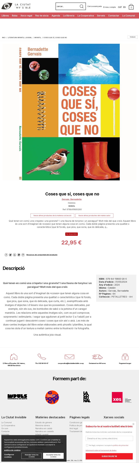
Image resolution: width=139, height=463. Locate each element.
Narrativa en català (43, 428)
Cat (120, 7)
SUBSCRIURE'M (109, 456)
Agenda (56, 15)
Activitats (5, 434)
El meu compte (109, 7)
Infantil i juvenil (41, 434)
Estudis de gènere (43, 422)
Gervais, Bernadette (72, 199)
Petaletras (71, 203)
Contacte (5, 431)
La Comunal (128, 15)
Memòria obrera (42, 425)
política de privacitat (120, 445)
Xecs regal (26, 15)
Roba (14, 15)
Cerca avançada (94, 6)
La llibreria (68, 15)
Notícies (5, 21)
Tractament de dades (79, 431)
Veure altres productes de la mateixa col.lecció (52, 216)
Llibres (5, 15)
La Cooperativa (86, 15)
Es (124, 7)
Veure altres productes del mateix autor (94, 216)
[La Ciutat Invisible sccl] (16, 8)
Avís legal (74, 428)
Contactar (113, 15)
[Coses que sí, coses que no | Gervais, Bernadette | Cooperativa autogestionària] (69, 112)
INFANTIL (71, 206)
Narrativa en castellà (44, 431)
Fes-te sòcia (41, 15)
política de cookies (12, 450)
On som (4, 428)
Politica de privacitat (79, 425)
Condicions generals (79, 422)
